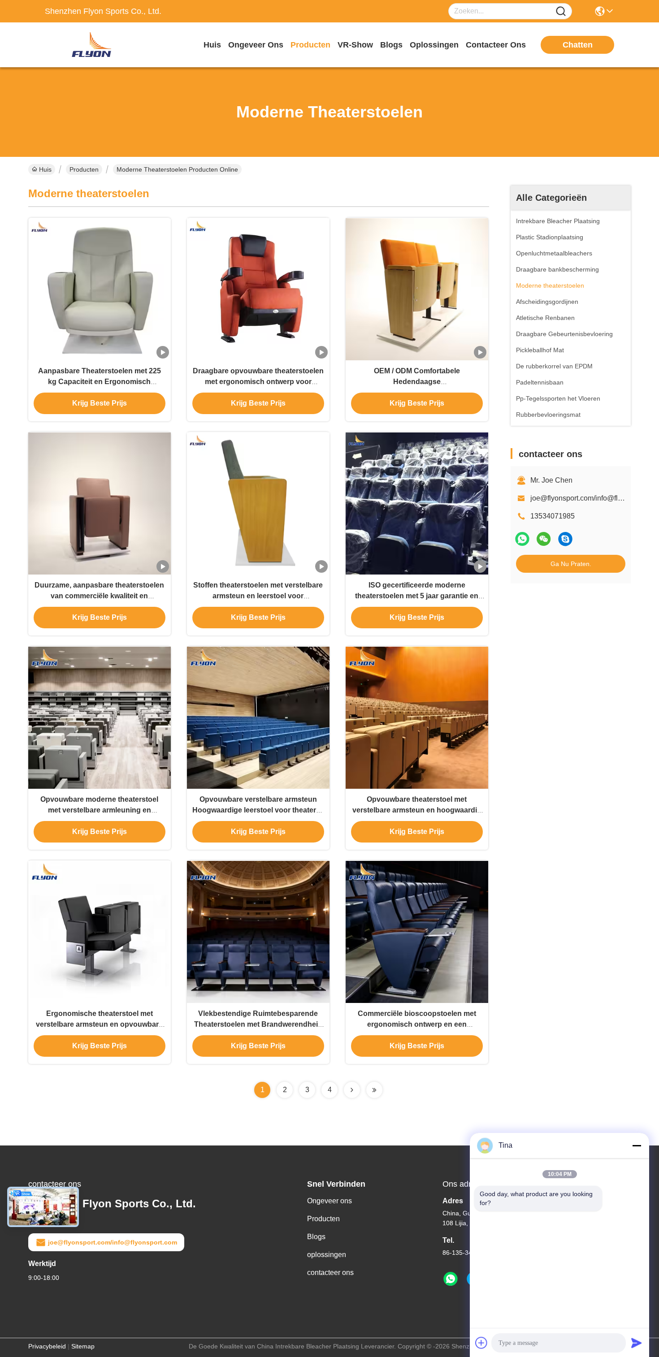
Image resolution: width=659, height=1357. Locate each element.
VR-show (355, 44)
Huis (212, 44)
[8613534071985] (450, 1279)
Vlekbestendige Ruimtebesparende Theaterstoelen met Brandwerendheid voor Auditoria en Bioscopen (258, 1024)
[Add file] (481, 1343)
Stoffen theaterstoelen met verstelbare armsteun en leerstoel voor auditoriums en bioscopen (258, 595)
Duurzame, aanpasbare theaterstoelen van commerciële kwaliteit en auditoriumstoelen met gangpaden (99, 595)
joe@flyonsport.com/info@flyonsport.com (112, 1242)
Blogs (316, 1236)
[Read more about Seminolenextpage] (352, 1090)
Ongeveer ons (329, 1201)
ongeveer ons (255, 44)
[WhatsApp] (522, 539)
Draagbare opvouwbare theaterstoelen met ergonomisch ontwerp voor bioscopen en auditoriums (258, 381)
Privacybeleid (47, 1346)
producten (310, 44)
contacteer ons (496, 44)
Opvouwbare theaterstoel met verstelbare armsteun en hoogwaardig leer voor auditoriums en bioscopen (416, 810)
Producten (84, 169)
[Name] (560, 11)
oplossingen (434, 44)
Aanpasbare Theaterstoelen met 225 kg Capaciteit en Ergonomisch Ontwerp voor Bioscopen (99, 381)
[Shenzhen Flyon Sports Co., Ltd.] (94, 44)
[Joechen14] (565, 539)
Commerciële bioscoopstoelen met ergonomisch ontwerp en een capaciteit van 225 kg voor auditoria (416, 1024)
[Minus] (636, 1145)
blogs (391, 44)
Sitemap (83, 1346)
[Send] (636, 1343)
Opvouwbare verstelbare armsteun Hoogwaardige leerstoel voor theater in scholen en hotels (258, 810)
